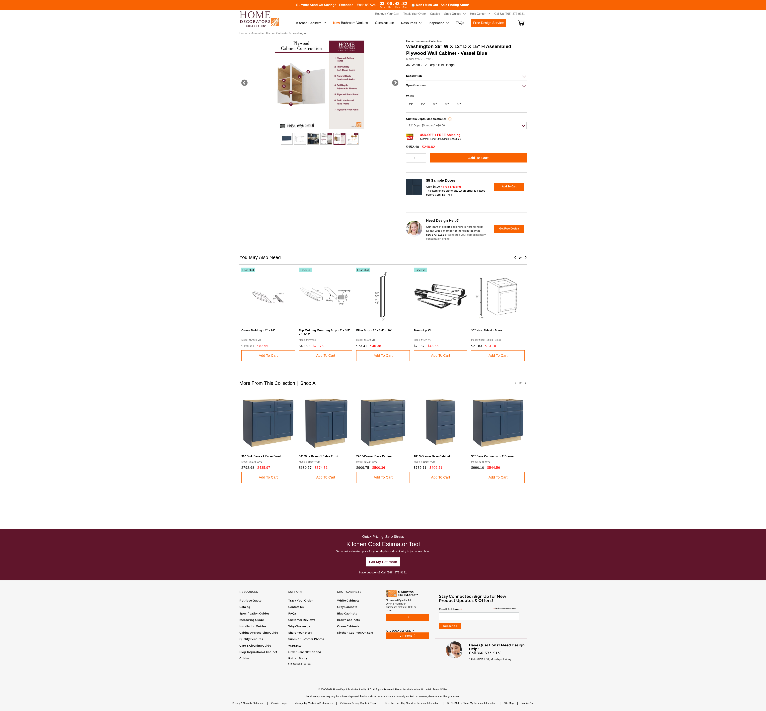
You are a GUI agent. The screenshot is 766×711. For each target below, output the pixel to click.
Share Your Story (300, 632)
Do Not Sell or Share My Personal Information (471, 703)
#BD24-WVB (370, 461)
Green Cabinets (348, 626)
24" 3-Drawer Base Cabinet (374, 456)
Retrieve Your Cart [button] (387, 13)
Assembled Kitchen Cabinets (269, 33)
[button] (521, 23)
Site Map (509, 703)
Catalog (244, 607)
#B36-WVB (485, 461)
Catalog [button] (435, 13)
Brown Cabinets (348, 620)
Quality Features (251, 639)
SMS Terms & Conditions (299, 664)
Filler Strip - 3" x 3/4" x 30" (374, 330)
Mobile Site (527, 703)
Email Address (477, 609)
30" (435, 104)
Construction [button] (384, 23)
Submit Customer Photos (306, 639)
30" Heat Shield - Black (486, 330)
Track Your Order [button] (414, 13)
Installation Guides (252, 626)
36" (459, 104)
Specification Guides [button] (254, 613)
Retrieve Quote (250, 600)
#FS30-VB (369, 340)
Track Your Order (300, 600)
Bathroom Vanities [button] (350, 23)
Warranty (294, 645)
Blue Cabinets (347, 613)
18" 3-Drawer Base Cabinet (432, 456)
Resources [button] (409, 23)
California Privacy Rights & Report (358, 703)
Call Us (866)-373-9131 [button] (509, 13)
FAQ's (292, 613)
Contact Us (296, 607)
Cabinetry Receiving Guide (258, 632)
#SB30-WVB (313, 461)
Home (243, 33)
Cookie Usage (279, 703)
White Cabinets (348, 600)
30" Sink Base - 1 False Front (318, 456)
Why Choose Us (299, 626)
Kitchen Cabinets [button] (309, 23)
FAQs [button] (460, 23)
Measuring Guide (251, 620)
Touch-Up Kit (423, 330)
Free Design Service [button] (488, 23)
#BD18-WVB (428, 461)
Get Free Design (509, 228)
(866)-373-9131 (397, 572)
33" (447, 104)
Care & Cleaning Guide (255, 645)
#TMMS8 (311, 340)
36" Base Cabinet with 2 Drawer (492, 456)
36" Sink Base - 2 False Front (261, 456)
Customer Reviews (301, 620)
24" (411, 104)
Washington (300, 33)
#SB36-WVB (255, 461)
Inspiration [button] (436, 23)
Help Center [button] (478, 13)
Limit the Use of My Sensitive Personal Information (412, 703)
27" (423, 104)
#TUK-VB (426, 340)
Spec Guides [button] (452, 13)
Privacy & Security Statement (248, 703)
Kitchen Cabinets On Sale (355, 632)
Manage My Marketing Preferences (314, 703)
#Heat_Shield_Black (490, 340)
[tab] (466, 75)
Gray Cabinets (347, 607)
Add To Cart (478, 158)
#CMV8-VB (255, 340)
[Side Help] (449, 118)
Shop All (309, 383)
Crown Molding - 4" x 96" (258, 330)
